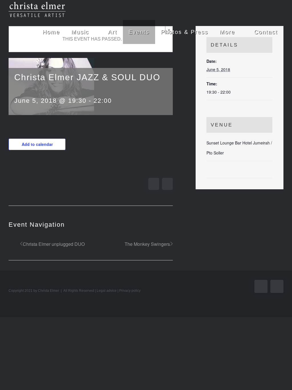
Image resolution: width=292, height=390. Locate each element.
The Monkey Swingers (147, 244)
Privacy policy (130, 291)
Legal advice (107, 291)
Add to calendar (37, 144)
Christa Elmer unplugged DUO (54, 244)
